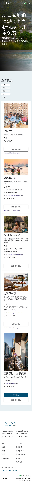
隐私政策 (19, 447)
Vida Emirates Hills (22, 437)
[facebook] (3, 470)
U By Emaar (5, 458)
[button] (5, 85)
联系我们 (19, 458)
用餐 (3, 443)
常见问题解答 (20, 454)
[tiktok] (13, 470)
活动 (3, 454)
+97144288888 (10, 198)
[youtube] (10, 470)
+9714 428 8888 (10, 315)
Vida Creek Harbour (8, 437)
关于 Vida (19, 443)
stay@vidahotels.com (12, 383)
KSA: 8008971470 (24, 480)
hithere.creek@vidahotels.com (14, 195)
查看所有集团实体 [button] (8, 467)
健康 (3, 447)
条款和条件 (20, 451)
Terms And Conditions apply (12, 153)
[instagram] (6, 470)
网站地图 (19, 462)
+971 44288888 (10, 257)
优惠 (3, 451)
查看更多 (16, 55)
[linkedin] (16, 470)
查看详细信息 (16, 149)
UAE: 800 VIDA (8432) (22, 478)
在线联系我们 (25, 476)
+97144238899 (10, 386)
